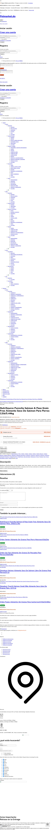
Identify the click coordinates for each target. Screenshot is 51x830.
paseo (12, 172)
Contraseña (2, 37)
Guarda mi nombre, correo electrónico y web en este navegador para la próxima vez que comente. (22, 507)
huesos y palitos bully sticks (16, 140)
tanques (12, 260)
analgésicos (13, 292)
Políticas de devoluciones (8, 639)
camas (12, 165)
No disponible (3, 567)
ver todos (13, 134)
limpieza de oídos (14, 185)
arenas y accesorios (12, 209)
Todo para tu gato (6, 651)
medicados (13, 130)
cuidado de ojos (14, 231)
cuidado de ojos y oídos (15, 303)
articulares (13, 300)
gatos (6, 191)
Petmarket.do (7, 16)
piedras (12, 269)
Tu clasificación (3, 490)
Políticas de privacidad (7, 640)
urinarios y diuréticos (15, 308)
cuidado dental (14, 155)
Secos (47, 456)
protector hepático (14, 336)
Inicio (1, 401)
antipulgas (13, 181)
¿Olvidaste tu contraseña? (5, 40)
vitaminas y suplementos (16, 187)
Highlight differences (8, 754)
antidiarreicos (13, 298)
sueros (12, 338)
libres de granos (14, 196)
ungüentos (13, 330)
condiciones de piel (15, 317)
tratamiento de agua (15, 262)
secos (12, 200)
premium (12, 131)
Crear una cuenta (8, 32)
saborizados (13, 143)
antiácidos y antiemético (16, 347)
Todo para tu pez (6, 654)
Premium (41, 456)
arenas (12, 210)
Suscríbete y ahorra (4, 458)
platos (12, 223)
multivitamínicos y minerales (16, 335)
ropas (12, 175)
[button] (25, 55)
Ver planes (30, 3)
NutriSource (5, 425)
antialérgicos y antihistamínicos (17, 295)
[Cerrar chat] (1, 827)
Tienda (3, 401)
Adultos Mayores (39, 454)
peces (6, 250)
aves (6, 276)
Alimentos (10, 401)
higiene (9, 226)
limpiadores (13, 259)
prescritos (10, 291)
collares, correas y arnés (16, 166)
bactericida (13, 182)
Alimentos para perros (21, 455)
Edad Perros (20, 456)
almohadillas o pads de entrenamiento (19, 147)
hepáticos (13, 304)
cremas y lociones (14, 328)
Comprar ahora (3, 450)
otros (12, 272)
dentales (12, 137)
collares (12, 216)
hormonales (13, 306)
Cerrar (1, 57)
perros (6, 124)
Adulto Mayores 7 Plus (16, 454)
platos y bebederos (15, 174)
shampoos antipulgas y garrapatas (18, 159)
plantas (12, 270)
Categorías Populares (4, 456)
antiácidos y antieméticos (16, 294)
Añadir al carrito (4, 448)
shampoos (13, 329)
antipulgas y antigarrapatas (16, 314)
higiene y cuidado (11, 146)
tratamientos (10, 311)
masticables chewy (15, 141)
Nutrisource (33, 456)
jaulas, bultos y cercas (15, 168)
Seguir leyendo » (4, 470)
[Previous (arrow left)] (0, 749)
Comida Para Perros (13, 456)
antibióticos (13, 297)
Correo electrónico (4, 36)
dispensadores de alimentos (16, 254)
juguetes (12, 169)
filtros (12, 257)
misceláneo (10, 251)
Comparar (14, 452)
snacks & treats (11, 136)
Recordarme (4, 39)
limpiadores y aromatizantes (16, 171)
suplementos (13, 323)
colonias (12, 150)
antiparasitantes (14, 179)
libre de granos (14, 128)
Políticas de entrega (7, 642)
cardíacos (13, 301)
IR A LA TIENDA (19, 61)
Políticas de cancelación (8, 643)
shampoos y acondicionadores (17, 158)
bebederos (13, 213)
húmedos (12, 127)
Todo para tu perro (6, 649)
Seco (45, 456)
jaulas (12, 219)
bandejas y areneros (15, 212)
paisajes (12, 267)
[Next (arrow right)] (1, 749)
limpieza (12, 156)
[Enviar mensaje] (14, 829)
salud (9, 178)
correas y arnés (14, 218)
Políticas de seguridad (7, 645)
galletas (12, 139)
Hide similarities (7, 753)
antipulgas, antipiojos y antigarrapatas (18, 364)
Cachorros (21, 401)
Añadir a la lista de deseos (6, 452)
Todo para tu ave (6, 652)
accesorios (10, 163)
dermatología (13, 184)
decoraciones (11, 266)
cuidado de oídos (14, 152)
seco (12, 133)
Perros (6, 401)
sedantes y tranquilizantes (16, 307)
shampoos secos (14, 160)
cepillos (12, 149)
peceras (12, 263)
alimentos (10, 125)
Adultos (23, 454)
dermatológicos (11, 326)
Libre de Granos (15, 401)
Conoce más (31, 10)
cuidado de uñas (14, 153)
